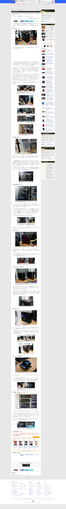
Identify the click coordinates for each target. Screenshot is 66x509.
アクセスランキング (46, 10)
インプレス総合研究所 (15, 486)
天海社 (46, 483)
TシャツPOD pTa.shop (48, 491)
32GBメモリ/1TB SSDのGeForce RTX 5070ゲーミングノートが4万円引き (50, 57)
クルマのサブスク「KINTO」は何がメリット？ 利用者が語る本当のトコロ (50, 30)
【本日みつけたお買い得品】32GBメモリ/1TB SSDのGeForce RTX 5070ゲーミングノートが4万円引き (48, 20)
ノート (16, 433)
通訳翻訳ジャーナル (39, 486)
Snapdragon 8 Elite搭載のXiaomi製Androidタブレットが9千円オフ (50, 91)
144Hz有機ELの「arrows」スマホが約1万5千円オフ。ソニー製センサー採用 (50, 60)
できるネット (13, 494)
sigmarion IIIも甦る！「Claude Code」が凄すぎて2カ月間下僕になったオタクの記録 (48, 140)
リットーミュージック (32, 483)
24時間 (46, 11)
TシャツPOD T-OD (32, 486)
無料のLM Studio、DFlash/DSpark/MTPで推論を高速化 (50, 108)
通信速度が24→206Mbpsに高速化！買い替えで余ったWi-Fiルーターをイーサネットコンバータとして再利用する (48, 136)
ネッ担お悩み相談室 (14, 490)
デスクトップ (23, 433)
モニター (29, 433)
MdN (37, 490)
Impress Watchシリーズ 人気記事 (48, 147)
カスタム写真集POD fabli (48, 492)
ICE (44, 482)
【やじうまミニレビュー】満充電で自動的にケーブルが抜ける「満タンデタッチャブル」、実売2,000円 (48, 22)
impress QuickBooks (47, 486)
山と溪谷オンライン (32, 490)
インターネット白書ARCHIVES (16, 495)
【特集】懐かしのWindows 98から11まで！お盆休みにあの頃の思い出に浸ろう (50, 177)
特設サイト (35, 77)
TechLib (38, 495)
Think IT (13, 483)
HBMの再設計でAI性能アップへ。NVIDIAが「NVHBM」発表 (50, 113)
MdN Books (38, 491)
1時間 (43, 11)
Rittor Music (30, 482)
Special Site (45, 24)
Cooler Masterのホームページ (16, 474)
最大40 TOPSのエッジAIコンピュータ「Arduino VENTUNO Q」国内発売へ (50, 130)
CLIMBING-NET (31, 491)
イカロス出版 (38, 482)
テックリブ (38, 494)
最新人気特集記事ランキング (47, 133)
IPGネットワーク (46, 490)
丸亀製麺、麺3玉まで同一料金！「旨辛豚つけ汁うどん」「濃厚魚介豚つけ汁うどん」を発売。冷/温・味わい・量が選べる (48, 153)
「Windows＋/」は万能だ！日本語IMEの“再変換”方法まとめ (50, 99)
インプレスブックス (22, 492)
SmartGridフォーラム (22, 483)
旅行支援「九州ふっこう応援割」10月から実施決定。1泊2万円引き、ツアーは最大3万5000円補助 (48, 155)
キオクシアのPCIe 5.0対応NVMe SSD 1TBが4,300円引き (50, 54)
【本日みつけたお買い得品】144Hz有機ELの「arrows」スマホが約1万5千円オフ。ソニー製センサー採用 (48, 14)
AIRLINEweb (39, 483)
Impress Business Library (23, 486)
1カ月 (53, 11)
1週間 (49, 11)
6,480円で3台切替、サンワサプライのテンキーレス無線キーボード (50, 117)
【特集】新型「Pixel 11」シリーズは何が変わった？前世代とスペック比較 (50, 171)
